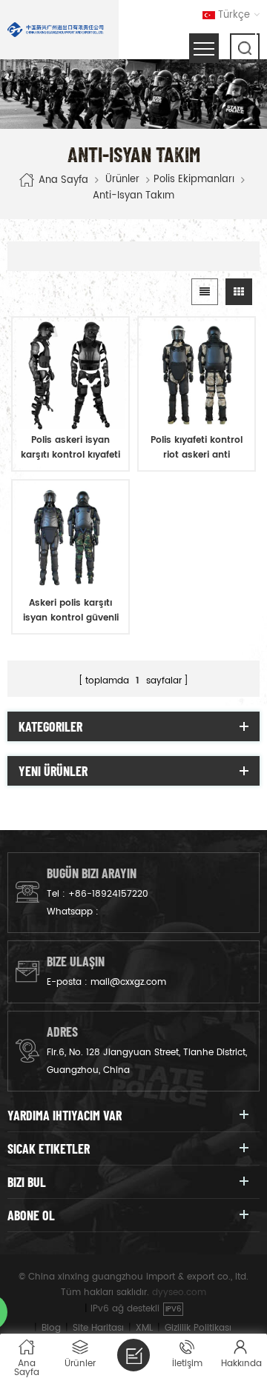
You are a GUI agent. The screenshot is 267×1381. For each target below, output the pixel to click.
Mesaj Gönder (133, 1355)
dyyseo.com (179, 1292)
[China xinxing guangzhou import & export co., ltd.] (55, 29)
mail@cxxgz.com (128, 982)
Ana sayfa (63, 180)
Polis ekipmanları (194, 180)
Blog (51, 1328)
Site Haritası (98, 1328)
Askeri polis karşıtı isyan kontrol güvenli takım (71, 611)
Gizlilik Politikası (198, 1328)
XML (144, 1328)
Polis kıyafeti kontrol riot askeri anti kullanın (197, 448)
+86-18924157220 (108, 894)
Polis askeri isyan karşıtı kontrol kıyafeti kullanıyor (70, 448)
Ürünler (122, 180)
